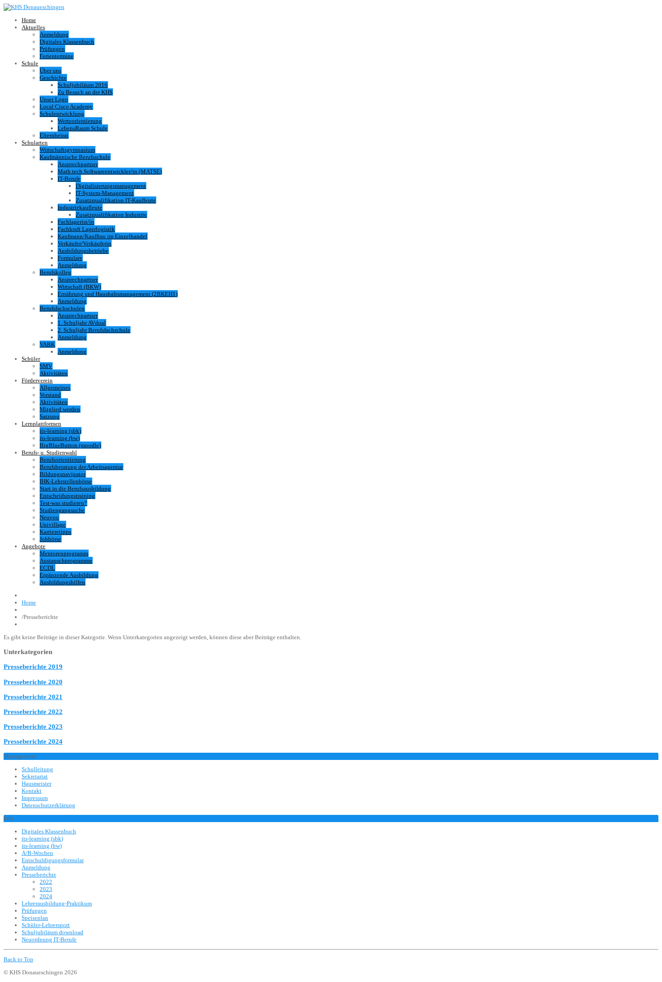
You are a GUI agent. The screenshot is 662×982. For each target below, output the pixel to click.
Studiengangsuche (62, 510)
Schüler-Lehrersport (46, 925)
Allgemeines (55, 387)
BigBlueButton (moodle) (70, 445)
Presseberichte (39, 874)
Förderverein (37, 380)
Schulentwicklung (62, 113)
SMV (46, 366)
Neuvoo (49, 517)
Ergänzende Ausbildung (69, 575)
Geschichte (53, 77)
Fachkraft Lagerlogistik (86, 229)
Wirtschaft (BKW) (79, 286)
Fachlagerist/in (76, 221)
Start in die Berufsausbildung (75, 488)
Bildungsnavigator (63, 474)
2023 (46, 889)
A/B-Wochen (37, 853)
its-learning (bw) (60, 438)
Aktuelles (33, 27)
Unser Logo (54, 99)
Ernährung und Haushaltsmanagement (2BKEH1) (117, 294)
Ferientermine (56, 56)
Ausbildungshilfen (62, 582)
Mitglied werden (60, 409)
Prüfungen (52, 48)
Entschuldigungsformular (53, 860)
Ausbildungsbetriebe (83, 250)
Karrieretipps (55, 531)
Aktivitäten (54, 373)
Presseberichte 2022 (33, 711)
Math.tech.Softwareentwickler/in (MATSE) (110, 171)
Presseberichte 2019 (33, 666)
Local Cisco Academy (66, 106)
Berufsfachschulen (62, 308)
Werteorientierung (80, 121)
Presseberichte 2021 (33, 696)
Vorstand (50, 394)
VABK (47, 344)
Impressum (35, 798)
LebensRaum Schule (83, 128)
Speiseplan (35, 917)
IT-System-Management (105, 193)
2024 (46, 896)
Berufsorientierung (63, 459)
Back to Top (18, 959)
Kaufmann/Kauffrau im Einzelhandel (102, 236)
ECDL (47, 567)
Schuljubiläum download (52, 932)
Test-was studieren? (63, 503)
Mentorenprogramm (64, 553)
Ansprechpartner (78, 164)
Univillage (53, 524)
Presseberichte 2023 (33, 726)
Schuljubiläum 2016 (83, 85)
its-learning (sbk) (60, 430)
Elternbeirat (54, 135)
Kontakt (31, 790)
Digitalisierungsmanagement (111, 185)
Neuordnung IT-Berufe (49, 939)
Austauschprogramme (66, 560)
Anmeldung (54, 34)
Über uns (50, 70)
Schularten (35, 142)
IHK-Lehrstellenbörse (66, 481)
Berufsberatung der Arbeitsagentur (81, 467)
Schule (30, 63)
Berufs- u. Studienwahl (49, 452)
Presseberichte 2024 (33, 741)
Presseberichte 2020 (33, 682)
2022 (46, 881)
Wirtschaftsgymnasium (67, 149)
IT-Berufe (69, 178)
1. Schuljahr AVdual (82, 322)
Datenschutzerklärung (48, 805)
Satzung (49, 416)
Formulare (70, 258)
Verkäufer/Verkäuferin (84, 243)
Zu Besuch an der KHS (85, 92)
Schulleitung (37, 769)
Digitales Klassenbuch (67, 41)
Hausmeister (36, 783)
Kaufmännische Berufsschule (75, 157)
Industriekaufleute (80, 207)
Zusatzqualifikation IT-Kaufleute (116, 200)
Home (29, 20)
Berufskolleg (55, 272)
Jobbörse (50, 539)
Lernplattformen (41, 423)
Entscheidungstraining (67, 495)
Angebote (33, 546)
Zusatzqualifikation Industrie (111, 214)
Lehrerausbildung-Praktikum (57, 903)
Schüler (31, 358)
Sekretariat (35, 776)
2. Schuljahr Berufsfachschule (94, 330)
